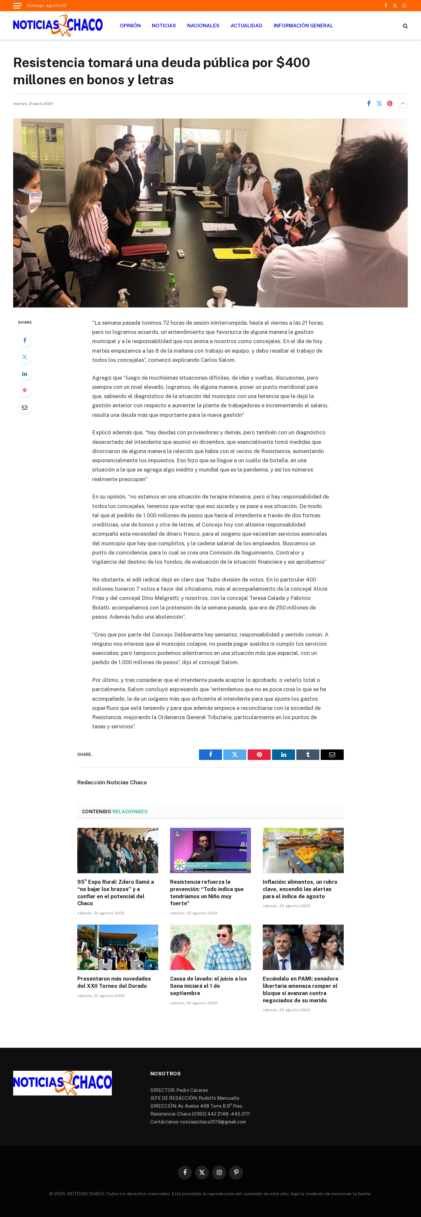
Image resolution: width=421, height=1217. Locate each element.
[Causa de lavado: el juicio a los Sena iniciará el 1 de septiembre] (210, 947)
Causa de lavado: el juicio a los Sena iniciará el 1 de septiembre (208, 986)
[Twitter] (24, 357)
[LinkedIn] (24, 373)
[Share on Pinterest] (390, 103)
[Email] (24, 407)
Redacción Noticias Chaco (112, 782)
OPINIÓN (130, 25)
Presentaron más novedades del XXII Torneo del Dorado (114, 982)
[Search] (405, 25)
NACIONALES (203, 25)
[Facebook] (24, 340)
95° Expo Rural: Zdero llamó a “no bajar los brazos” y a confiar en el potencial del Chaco (115, 892)
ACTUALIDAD (246, 25)
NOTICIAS (164, 25)
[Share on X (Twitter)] (379, 103)
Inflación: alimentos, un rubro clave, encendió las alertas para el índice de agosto (300, 889)
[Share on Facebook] (369, 103)
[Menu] (17, 5)
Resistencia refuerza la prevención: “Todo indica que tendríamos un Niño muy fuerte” (207, 892)
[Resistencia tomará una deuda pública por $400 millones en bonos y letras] (210, 213)
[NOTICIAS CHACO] (58, 25)
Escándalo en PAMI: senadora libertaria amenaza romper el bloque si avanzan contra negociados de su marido (300, 989)
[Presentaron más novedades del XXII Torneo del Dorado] (117, 947)
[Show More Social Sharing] (402, 103)
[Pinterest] (24, 390)
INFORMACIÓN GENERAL (303, 25)
